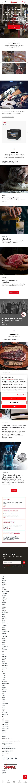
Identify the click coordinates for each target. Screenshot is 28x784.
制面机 (3, 644)
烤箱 (3, 578)
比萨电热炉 (4, 689)
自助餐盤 (4, 602)
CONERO (5, 124)
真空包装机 (4, 656)
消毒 (3, 693)
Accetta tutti (14, 398)
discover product (14, 27)
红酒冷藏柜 (4, 681)
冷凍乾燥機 (4, 650)
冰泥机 (3, 638)
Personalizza (13, 402)
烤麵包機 (4, 580)
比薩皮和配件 (5, 714)
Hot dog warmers (5, 591)
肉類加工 (4, 610)
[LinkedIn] (16, 759)
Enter (4, 506)
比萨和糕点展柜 (5, 683)
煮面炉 (3, 587)
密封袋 (3, 659)
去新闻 (14, 490)
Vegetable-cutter (5, 631)
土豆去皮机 (4, 636)
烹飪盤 (3, 604)
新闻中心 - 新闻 (5, 726)
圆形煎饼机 (4, 595)
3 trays (3, 669)
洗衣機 (3, 697)
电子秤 (3, 707)
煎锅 (3, 586)
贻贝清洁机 (4, 640)
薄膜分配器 (4, 663)
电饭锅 (3, 597)
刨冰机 (3, 622)
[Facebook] (3, 759)
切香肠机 (4, 633)
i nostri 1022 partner (9, 379)
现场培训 (4, 732)
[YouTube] (12, 759)
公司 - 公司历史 (5, 721)
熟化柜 (3, 685)
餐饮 (8, 56)
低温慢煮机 (4, 584)
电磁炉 (3, 600)
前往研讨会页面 (14, 292)
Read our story (4, 324)
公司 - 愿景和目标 (5, 722)
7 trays (3, 673)
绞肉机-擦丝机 (5, 612)
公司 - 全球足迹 (5, 724)
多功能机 (4, 629)
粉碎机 (3, 616)
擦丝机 (3, 614)
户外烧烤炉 (4, 599)
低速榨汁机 (4, 618)
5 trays (3, 671)
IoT (3, 734)
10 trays (4, 675)
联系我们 (4, 730)
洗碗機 (3, 701)
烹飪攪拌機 (4, 593)
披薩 (3, 651)
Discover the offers (7, 528)
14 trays (4, 677)
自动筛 (3, 648)
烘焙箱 (3, 582)
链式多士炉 (4, 589)
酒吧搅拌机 (4, 625)
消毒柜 (3, 695)
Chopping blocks (5, 712)
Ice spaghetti (5, 623)
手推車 (3, 709)
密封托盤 (4, 658)
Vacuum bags (5, 665)
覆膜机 (3, 661)
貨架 (3, 711)
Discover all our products (8, 117)
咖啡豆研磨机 (5, 646)
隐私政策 (4, 772)
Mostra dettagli (20, 394)
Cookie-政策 (4, 770)
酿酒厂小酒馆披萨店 (8, 68)
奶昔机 (3, 627)
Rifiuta (14, 406)
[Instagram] (7, 759)
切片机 (3, 609)
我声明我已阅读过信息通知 (8, 565)
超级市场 (20, 56)
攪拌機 (3, 642)
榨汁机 (3, 620)
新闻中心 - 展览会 (5, 728)
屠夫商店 (20, 68)
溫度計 (3, 705)
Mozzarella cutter (5, 635)
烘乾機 (3, 699)
